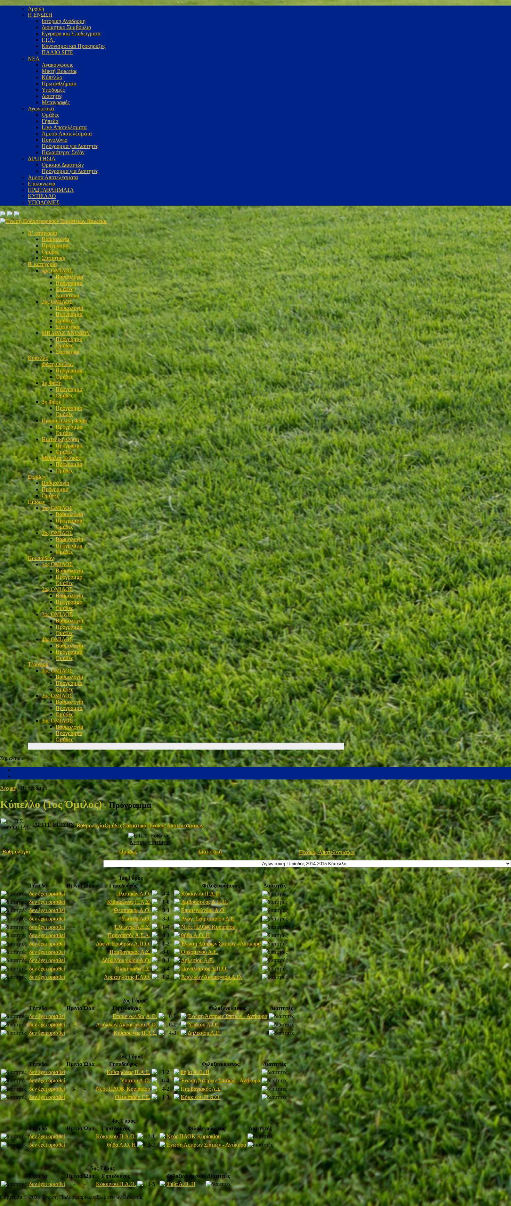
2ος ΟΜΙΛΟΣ (57, 302)
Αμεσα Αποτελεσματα (53, 177)
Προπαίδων (41, 558)
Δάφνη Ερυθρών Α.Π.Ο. (123, 944)
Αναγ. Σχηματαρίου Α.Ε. (208, 919)
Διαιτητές (52, 96)
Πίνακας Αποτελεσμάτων (175, 825)
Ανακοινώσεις (57, 65)
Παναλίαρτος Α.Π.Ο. (204, 969)
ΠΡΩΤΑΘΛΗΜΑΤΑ (51, 190)
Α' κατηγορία (42, 233)
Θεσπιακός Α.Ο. (132, 910)
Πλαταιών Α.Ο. (133, 894)
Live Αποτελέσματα (64, 127)
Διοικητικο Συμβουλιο (66, 27)
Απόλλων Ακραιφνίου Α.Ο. (211, 977)
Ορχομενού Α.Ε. (199, 952)
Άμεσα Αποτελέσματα (67, 134)
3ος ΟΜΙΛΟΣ (57, 614)
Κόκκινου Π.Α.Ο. (201, 894)
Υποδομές (53, 90)
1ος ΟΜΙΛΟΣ (57, 270)
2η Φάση (52, 383)
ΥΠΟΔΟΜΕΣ (43, 202)
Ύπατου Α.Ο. (136, 919)
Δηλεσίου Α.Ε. (197, 960)
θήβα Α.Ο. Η (195, 935)
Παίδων (36, 502)
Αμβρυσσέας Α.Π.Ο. (204, 902)
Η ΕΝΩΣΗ (40, 15)
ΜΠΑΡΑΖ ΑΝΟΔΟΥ (66, 333)
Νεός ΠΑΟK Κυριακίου (208, 927)
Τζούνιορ (38, 664)
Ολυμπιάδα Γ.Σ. (133, 969)
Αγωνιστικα (41, 108)
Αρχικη (36, 8)
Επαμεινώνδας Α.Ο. (203, 910)
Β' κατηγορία (42, 264)
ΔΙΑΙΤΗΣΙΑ (42, 159)
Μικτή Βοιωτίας (59, 71)
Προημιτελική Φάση (64, 420)
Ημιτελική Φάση (60, 439)
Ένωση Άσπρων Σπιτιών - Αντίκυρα (221, 944)
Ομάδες (50, 115)
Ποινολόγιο (54, 140)
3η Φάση (52, 402)
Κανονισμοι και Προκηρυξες (73, 46)
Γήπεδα (50, 121)
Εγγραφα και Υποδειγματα (71, 33)
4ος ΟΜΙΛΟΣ (57, 639)
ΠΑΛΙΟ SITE (57, 52)
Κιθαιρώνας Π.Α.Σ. (129, 902)
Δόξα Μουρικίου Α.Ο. (126, 960)
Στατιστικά (53, 258)
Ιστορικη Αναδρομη (64, 21)
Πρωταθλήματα (59, 83)
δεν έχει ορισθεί (47, 894)
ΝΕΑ (34, 58)
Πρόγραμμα (55, 245)
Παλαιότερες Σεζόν (63, 152)
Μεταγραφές (56, 102)
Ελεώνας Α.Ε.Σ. (133, 927)
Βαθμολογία (55, 239)
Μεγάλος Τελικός (61, 458)
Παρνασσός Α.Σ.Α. (129, 935)
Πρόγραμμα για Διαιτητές (70, 146)
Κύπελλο (52, 77)
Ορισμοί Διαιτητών (63, 165)
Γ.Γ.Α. (48, 40)
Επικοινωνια (41, 184)
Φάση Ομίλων (58, 364)
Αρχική (8, 788)
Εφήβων (37, 477)
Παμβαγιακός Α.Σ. (130, 952)
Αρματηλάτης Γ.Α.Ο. (127, 977)
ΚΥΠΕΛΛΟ (42, 196)
